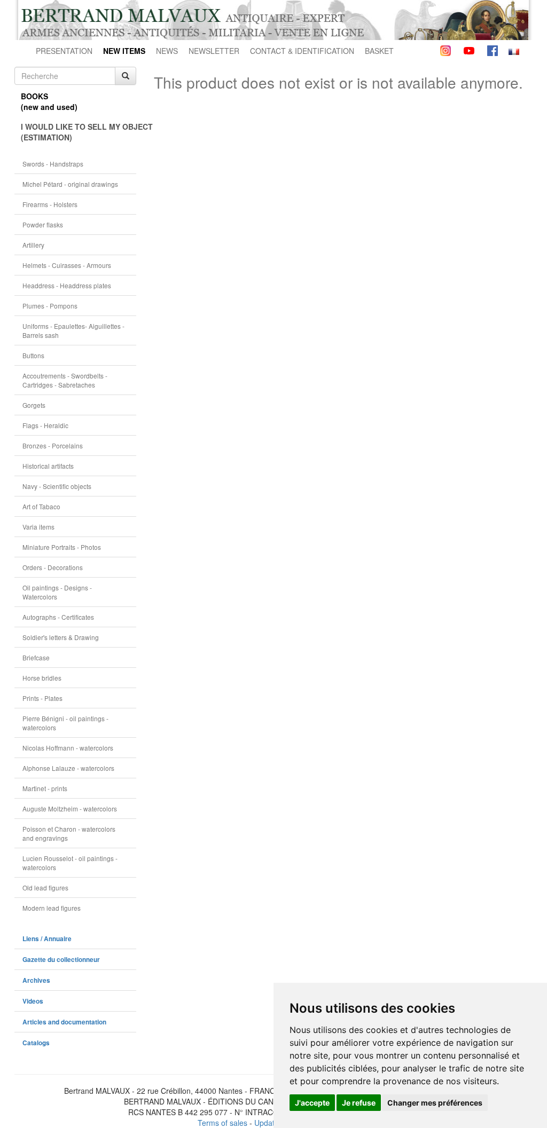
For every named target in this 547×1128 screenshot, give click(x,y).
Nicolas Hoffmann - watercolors (67, 747)
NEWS (167, 50)
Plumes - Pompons (49, 305)
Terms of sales (222, 1122)
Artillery (33, 244)
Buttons (33, 355)
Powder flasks (42, 224)
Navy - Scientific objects (56, 486)
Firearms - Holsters (49, 204)
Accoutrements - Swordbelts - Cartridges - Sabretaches (64, 380)
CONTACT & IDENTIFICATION (302, 50)
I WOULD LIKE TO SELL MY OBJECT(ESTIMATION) (78, 132)
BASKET (379, 50)
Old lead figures (45, 887)
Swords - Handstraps (52, 163)
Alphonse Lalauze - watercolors (68, 767)
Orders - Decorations (52, 567)
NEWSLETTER (214, 50)
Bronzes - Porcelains (52, 445)
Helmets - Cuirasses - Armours (66, 265)
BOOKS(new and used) (49, 101)
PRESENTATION (64, 50)
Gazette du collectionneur (61, 959)
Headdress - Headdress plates (66, 285)
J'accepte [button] (312, 1102)
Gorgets (33, 404)
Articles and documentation (64, 1022)
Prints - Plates (42, 698)
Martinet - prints (44, 788)
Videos (32, 1001)
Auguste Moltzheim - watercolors (69, 808)
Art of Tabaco (41, 506)
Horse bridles (41, 677)
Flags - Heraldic (45, 425)
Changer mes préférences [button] (434, 1102)
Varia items (38, 526)
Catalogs (36, 1042)
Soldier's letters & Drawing (60, 637)
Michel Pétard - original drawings (70, 183)
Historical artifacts (48, 465)
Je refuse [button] (359, 1102)
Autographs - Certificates (58, 616)
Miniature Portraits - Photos (61, 546)
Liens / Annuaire (47, 938)
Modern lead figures (51, 907)
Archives (36, 980)
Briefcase (36, 657)
